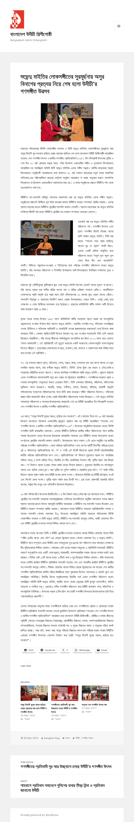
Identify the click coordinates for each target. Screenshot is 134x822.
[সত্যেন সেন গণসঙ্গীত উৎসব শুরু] (95, 693)
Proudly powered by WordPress (39, 815)
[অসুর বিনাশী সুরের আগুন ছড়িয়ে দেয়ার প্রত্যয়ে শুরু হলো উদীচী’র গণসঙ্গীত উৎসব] (34, 693)
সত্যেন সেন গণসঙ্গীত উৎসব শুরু (94, 704)
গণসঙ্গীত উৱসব (87, 738)
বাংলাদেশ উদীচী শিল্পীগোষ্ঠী (31, 34)
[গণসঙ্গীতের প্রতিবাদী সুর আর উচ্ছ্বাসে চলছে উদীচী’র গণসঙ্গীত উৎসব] (64, 693)
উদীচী (77, 738)
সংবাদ (67, 738)
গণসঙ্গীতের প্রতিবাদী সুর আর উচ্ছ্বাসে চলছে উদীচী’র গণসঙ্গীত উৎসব (64, 708)
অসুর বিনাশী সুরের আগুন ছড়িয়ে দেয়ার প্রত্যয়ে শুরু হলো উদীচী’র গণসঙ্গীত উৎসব (34, 708)
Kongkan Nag (52, 738)
